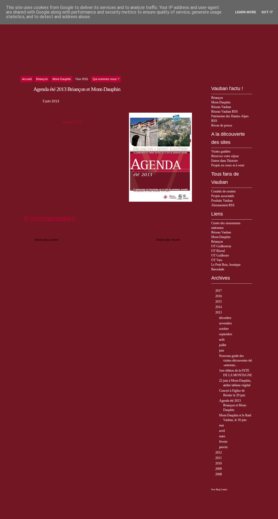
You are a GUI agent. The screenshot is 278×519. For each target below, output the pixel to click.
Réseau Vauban (221, 107)
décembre (225, 318)
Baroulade (217, 269)
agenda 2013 (72, 122)
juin (222, 350)
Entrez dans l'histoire (224, 161)
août (222, 339)
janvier (224, 447)
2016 (219, 296)
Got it (267, 12)
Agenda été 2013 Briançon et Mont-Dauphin (233, 405)
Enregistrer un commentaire (44, 231)
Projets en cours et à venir (227, 165)
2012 (219, 452)
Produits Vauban (222, 200)
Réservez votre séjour (225, 156)
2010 (219, 463)
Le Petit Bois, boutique (226, 265)
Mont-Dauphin (220, 102)
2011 (219, 458)
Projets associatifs (222, 196)
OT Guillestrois (221, 246)
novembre (226, 323)
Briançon (217, 98)
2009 (219, 469)
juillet (223, 345)
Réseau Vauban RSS (224, 111)
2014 (219, 307)
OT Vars (216, 260)
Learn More (245, 12)
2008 (219, 474)
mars (222, 436)
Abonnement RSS (223, 205)
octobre (224, 329)
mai (222, 425)
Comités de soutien (223, 191)
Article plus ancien (46, 239)
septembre (226, 334)
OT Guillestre (220, 255)
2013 (219, 312)
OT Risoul (218, 251)
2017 (219, 291)
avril (222, 431)
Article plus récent (168, 239)
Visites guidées (220, 151)
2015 (219, 301)
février (223, 442)
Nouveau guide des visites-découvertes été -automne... (235, 360)
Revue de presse (221, 125)
